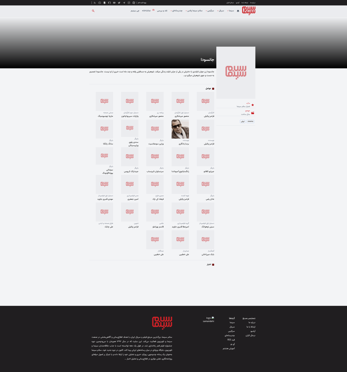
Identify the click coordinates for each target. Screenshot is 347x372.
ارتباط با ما (245, 2)
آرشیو (237, 2)
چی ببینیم (135, 10)
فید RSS (231, 340)
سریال (221, 10)
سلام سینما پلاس (195, 10)
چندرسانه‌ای (177, 10)
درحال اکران (230, 2)
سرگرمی (210, 10)
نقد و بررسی (162, 10)
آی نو (233, 344)
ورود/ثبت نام (142, 3)
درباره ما (252, 2)
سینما (231, 10)
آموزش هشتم (229, 348)
